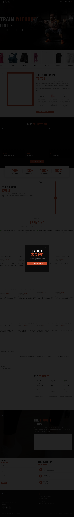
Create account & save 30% (37, 263)
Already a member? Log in (37, 266)
